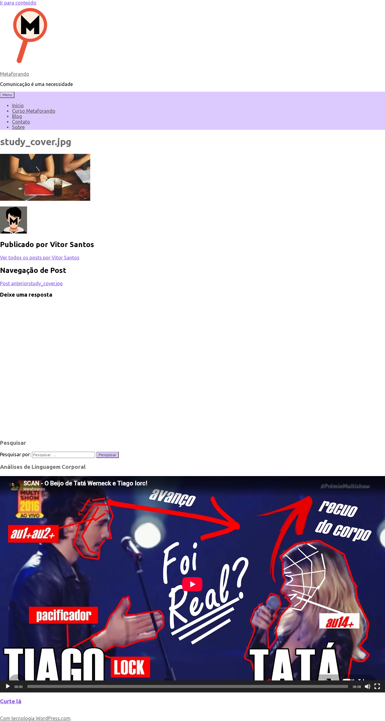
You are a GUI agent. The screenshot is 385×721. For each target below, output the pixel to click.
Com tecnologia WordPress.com (35, 718)
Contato (21, 121)
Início (18, 105)
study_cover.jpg (31, 283)
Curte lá (10, 701)
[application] (192, 584)
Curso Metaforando (33, 111)
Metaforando (14, 74)
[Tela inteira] (377, 686)
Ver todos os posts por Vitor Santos (39, 257)
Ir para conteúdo (18, 2)
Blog (17, 116)
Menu (7, 95)
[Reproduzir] (8, 686)
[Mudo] (368, 686)
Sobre (18, 127)
